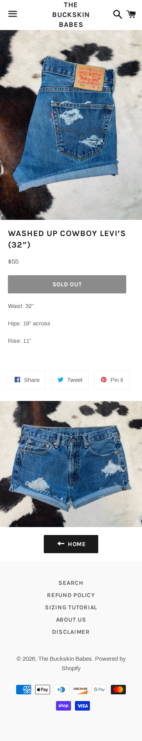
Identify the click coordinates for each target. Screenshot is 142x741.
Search (71, 582)
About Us (71, 619)
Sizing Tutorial (71, 607)
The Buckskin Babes (71, 14)
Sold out (67, 284)
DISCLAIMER (71, 631)
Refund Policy (71, 595)
